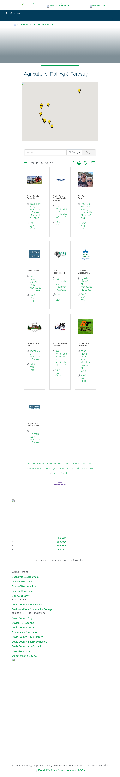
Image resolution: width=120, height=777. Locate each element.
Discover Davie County (24, 655)
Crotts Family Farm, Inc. (33, 197)
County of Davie (21, 595)
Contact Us (63, 468)
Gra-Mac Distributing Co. (85, 272)
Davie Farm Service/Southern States (60, 198)
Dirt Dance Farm (83, 197)
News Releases (54, 464)
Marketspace (35, 468)
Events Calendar (71, 464)
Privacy (56, 560)
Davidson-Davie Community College (32, 609)
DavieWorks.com (21, 651)
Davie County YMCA (23, 627)
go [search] (90, 152)
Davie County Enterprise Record (29, 641)
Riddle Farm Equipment (83, 344)
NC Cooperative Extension (60, 344)
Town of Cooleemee (23, 591)
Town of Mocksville (22, 581)
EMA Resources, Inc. (60, 272)
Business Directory (35, 464)
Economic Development (25, 577)
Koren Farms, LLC (33, 344)
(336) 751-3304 (14, 13)
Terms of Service (73, 560)
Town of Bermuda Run (24, 586)
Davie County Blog (22, 618)
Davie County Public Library (27, 637)
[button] (44, 121)
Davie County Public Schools (28, 604)
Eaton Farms (33, 271)
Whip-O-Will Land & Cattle (33, 424)
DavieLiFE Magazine (23, 622)
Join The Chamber (61, 473)
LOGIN (81, 770)
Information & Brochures (82, 468)
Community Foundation (25, 632)
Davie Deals (87, 464)
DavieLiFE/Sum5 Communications (57, 770)
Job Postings (49, 468)
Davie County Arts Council (26, 646)
